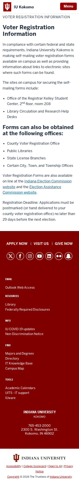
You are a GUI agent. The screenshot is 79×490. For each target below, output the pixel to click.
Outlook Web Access (20, 288)
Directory (12, 359)
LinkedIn (49, 256)
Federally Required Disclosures (27, 309)
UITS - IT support (17, 393)
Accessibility (13, 466)
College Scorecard (34, 466)
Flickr (59, 256)
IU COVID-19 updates (20, 329)
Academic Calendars (20, 388)
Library (10, 304)
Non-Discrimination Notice (24, 334)
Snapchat (68, 256)
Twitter (10, 256)
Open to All (55, 466)
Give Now (64, 243)
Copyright (13, 477)
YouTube (39, 256)
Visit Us (41, 243)
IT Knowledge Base (19, 363)
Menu (68, 6)
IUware (10, 398)
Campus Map (14, 368)
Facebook (20, 256)
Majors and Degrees (19, 353)
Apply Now (16, 243)
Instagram (30, 256)
